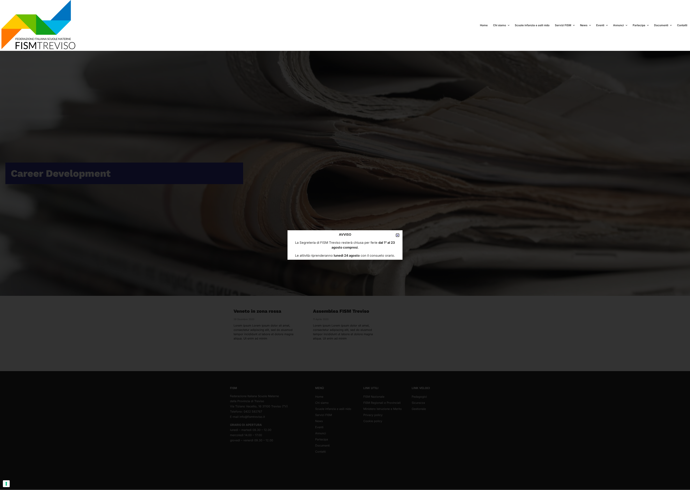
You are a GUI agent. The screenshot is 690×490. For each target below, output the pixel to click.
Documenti (661, 25)
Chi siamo (499, 25)
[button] (397, 235)
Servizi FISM (563, 25)
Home (484, 25)
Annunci (618, 25)
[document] (345, 245)
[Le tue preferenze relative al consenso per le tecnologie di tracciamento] (6, 483)
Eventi (600, 25)
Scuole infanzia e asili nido (532, 25)
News (583, 25)
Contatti (682, 25)
